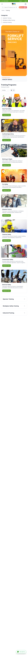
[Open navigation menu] (2, 4)
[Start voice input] (16, 7)
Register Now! (6, 115)
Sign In (20, 1)
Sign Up (26, 1)
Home (3, 10)
